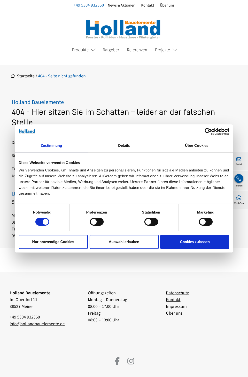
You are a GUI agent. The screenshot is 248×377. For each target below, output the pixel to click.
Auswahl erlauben (124, 242)
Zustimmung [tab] (51, 145)
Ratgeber (111, 50)
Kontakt (147, 5)
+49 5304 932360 (89, 5)
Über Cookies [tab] (196, 145)
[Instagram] (131, 361)
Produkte (80, 50)
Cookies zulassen (195, 242)
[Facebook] (117, 361)
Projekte (162, 50)
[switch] (97, 222)
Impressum (176, 306)
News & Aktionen (121, 5)
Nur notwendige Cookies (53, 242)
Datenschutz (177, 293)
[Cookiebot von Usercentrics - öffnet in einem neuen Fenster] (208, 131)
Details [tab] (124, 145)
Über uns (167, 5)
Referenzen (137, 50)
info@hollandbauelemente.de (37, 324)
